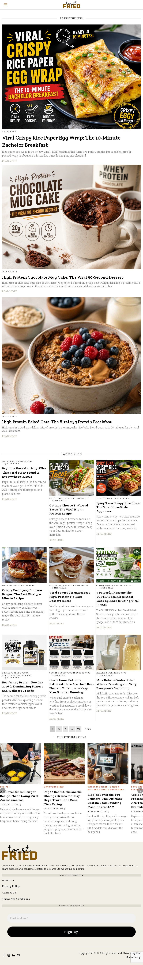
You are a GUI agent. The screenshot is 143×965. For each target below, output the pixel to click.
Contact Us (9, 892)
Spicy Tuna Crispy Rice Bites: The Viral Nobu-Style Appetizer (118, 507)
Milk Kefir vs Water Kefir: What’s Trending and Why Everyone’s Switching (116, 684)
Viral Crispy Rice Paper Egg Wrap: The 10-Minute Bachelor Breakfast (61, 141)
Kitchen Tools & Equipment (18, 790)
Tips (29, 675)
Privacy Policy (11, 886)
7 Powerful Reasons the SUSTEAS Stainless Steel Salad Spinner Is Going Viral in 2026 (117, 599)
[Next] (140, 790)
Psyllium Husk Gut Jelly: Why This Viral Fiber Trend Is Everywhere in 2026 (24, 472)
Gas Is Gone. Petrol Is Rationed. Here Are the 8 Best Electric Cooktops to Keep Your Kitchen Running (71, 686)
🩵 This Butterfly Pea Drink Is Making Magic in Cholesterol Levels (106, 796)
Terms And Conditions (16, 898)
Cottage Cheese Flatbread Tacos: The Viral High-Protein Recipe (68, 509)
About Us (8, 880)
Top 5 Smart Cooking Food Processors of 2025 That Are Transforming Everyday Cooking (19, 801)
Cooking (101, 585)
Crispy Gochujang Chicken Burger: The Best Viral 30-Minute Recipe (22, 594)
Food (5, 461)
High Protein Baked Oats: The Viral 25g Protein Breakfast (57, 421)
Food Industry (123, 585)
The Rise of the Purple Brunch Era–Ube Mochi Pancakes (61, 802)
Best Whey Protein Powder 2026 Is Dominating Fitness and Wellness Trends (22, 686)
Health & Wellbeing (21, 461)
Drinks (6, 673)
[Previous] (3, 790)
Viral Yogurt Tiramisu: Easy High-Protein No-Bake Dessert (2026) (69, 597)
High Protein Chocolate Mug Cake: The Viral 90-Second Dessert (62, 277)
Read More (9, 161)
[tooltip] (4, 955)
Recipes (85, 498)
